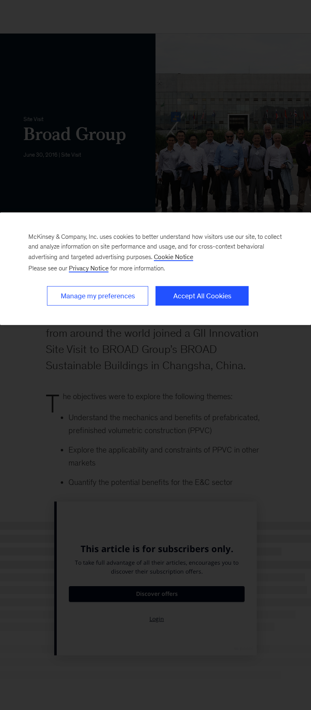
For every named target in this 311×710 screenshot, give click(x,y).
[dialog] (155, 269)
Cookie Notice (173, 256)
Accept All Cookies (202, 296)
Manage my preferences (98, 296)
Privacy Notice (89, 268)
